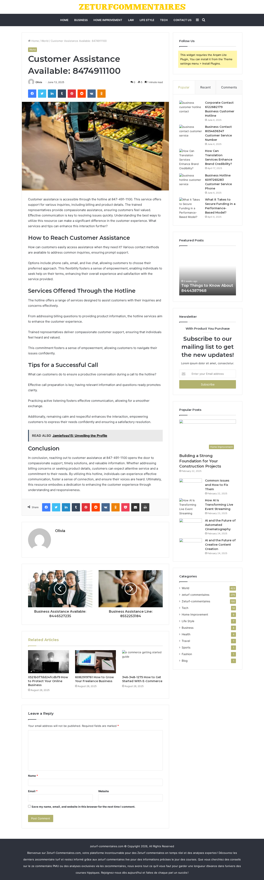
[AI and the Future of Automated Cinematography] (190, 526)
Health (186, 634)
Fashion (187, 654)
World (44, 40)
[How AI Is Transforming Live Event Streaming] (190, 507)
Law (131, 20)
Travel (186, 641)
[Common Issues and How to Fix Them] (190, 486)
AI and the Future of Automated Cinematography (220, 525)
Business (81, 20)
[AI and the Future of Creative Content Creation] (190, 546)
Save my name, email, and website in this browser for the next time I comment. (83, 806)
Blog (184, 660)
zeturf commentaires (195, 594)
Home (64, 20)
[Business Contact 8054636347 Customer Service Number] (190, 132)
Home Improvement (107, 20)
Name (33, 775)
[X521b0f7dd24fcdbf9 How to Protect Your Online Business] (48, 661)
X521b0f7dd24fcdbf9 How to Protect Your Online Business (48, 681)
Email (33, 791)
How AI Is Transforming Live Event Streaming (219, 504)
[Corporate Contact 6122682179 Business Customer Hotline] (190, 108)
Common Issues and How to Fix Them (217, 485)
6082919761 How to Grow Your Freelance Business (94, 679)
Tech (164, 20)
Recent (205, 87)
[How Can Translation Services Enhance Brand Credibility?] (190, 159)
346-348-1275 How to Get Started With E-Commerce (142, 679)
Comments (229, 87)
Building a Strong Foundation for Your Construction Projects (200, 461)
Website (103, 791)
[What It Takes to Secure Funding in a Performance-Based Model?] (190, 208)
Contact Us (182, 20)
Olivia (38, 82)
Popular (184, 87)
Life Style (147, 20)
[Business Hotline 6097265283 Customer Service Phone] (190, 181)
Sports (186, 647)
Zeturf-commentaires (196, 601)
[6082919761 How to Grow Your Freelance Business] (95, 661)
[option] (207, 272)
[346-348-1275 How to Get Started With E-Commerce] (142, 661)
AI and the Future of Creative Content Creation (220, 544)
